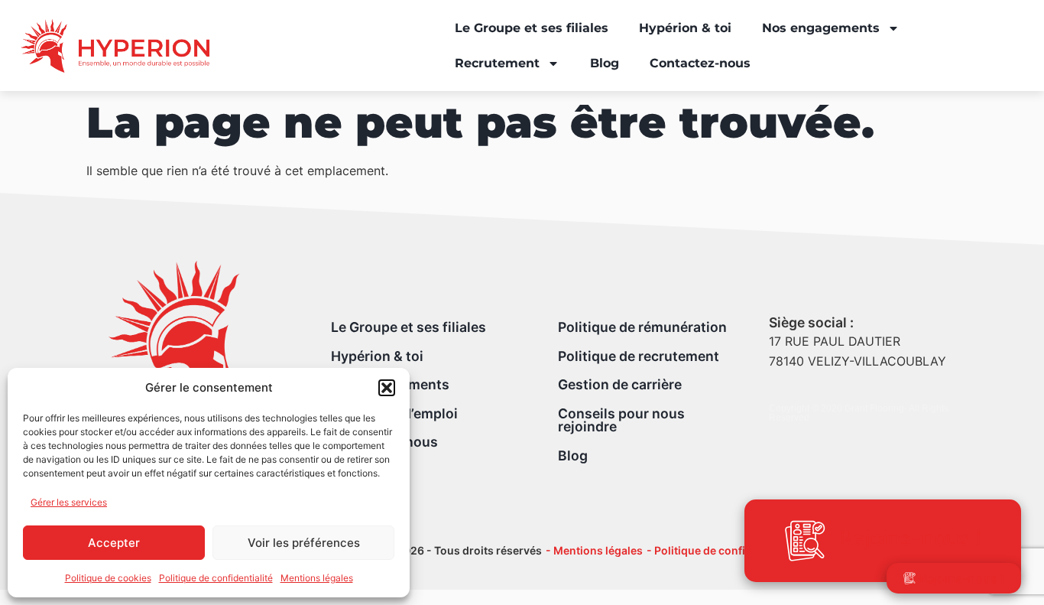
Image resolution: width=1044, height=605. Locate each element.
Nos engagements (821, 28)
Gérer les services (69, 502)
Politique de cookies (108, 578)
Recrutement (497, 63)
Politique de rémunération (642, 327)
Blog (604, 63)
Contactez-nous (700, 63)
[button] (386, 387)
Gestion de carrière (620, 384)
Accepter (114, 542)
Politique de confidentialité (216, 578)
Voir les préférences (304, 542)
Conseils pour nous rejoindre (621, 420)
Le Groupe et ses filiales (531, 28)
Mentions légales (316, 578)
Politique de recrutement (638, 356)
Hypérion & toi (685, 28)
